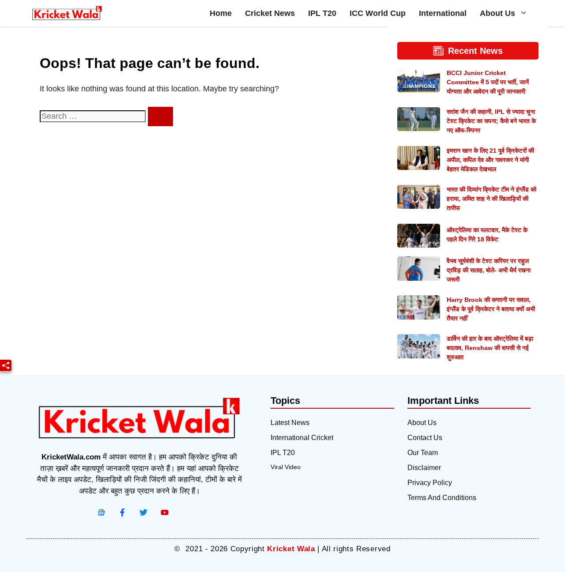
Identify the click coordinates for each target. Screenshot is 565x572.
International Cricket (302, 437)
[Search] (160, 117)
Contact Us (424, 437)
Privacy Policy (429, 482)
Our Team (422, 452)
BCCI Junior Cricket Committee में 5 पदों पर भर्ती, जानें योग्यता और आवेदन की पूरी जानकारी (488, 82)
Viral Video (286, 466)
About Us (497, 13)
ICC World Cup (378, 13)
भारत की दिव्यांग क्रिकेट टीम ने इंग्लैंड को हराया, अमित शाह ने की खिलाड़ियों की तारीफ (491, 198)
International (443, 13)
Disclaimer (424, 467)
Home (221, 13)
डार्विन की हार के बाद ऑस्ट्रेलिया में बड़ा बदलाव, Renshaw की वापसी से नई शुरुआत (490, 348)
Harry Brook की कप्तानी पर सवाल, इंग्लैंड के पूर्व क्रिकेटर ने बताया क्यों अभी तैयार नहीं (491, 309)
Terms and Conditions (441, 497)
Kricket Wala (291, 549)
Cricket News (270, 13)
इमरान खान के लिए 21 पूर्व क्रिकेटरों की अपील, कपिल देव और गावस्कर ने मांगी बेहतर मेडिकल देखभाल (490, 160)
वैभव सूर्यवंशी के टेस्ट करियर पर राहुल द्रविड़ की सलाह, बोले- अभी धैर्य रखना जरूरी (489, 270)
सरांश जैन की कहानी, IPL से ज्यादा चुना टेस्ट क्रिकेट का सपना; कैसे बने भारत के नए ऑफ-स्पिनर (491, 121)
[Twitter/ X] (143, 512)
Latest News (290, 422)
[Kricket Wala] (67, 13)
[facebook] (101, 512)
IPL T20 (322, 13)
